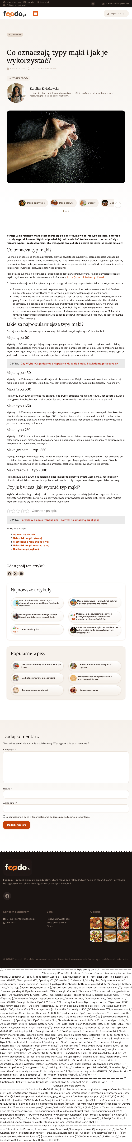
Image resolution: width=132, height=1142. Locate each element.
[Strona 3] (68, 211)
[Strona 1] (63, 211)
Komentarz (9, 749)
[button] (35, 13)
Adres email (10, 803)
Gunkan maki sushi (24, 534)
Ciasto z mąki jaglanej (26, 549)
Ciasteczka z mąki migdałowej (31, 541)
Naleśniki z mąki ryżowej (27, 538)
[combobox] (116, 13)
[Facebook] (93, 4)
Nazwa (7, 789)
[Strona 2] (66, 211)
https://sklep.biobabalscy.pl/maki (85, 277)
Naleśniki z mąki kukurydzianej (31, 545)
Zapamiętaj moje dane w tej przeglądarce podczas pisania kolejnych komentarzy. (48, 817)
